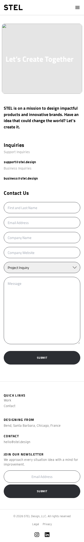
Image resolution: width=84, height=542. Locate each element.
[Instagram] (37, 534)
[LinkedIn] (47, 534)
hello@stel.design (17, 442)
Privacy (47, 524)
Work (7, 400)
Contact (9, 406)
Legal (35, 524)
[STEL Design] (13, 7)
